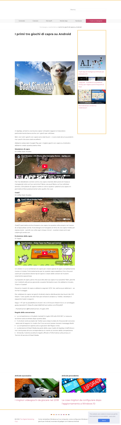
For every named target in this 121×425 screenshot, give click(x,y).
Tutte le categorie (96, 21)
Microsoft (49, 21)
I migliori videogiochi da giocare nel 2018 (37, 400)
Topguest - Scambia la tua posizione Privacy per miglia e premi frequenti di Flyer (91, 85)
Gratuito (35, 21)
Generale (22, 21)
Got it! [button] (104, 420)
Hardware (78, 21)
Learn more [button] (112, 416)
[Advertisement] (41, 10)
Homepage (43, 27)
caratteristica (52, 27)
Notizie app (63, 21)
